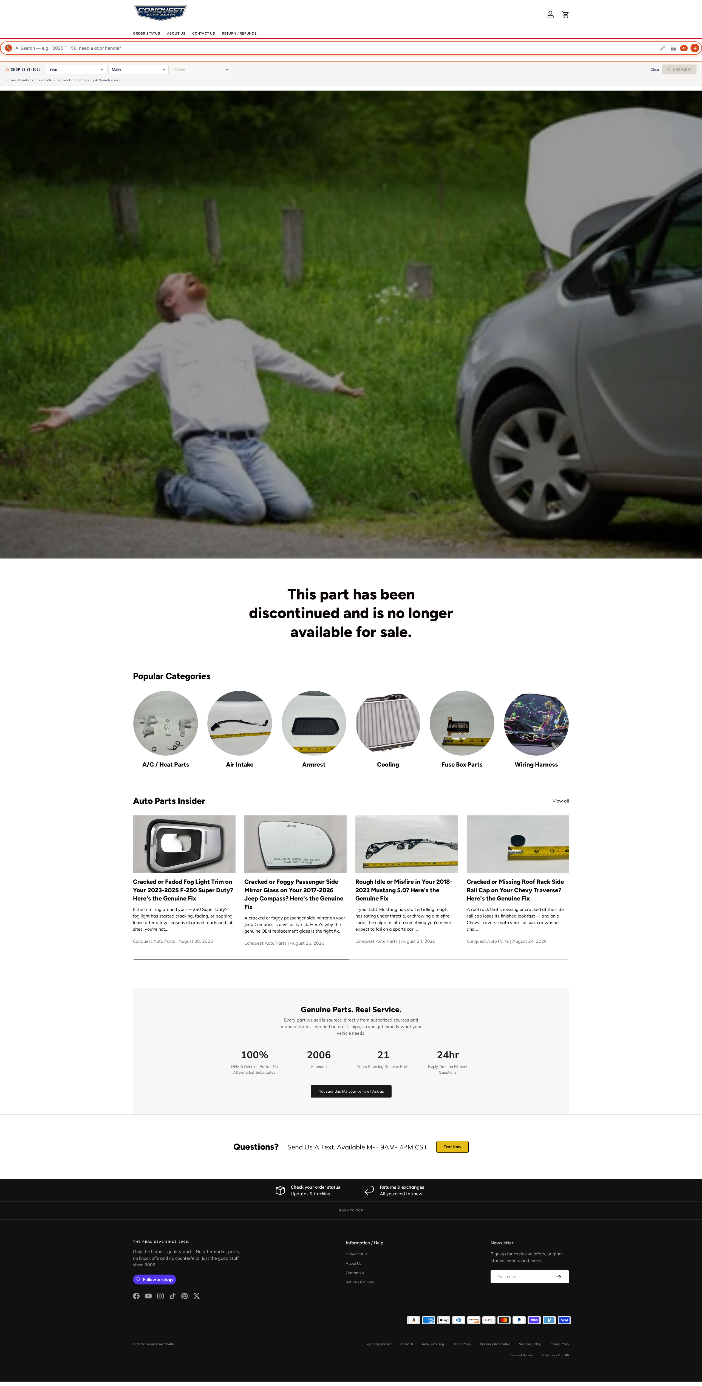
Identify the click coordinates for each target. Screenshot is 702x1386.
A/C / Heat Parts (165, 764)
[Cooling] (388, 723)
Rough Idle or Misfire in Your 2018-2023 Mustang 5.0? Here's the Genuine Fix (403, 890)
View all (561, 801)
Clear (655, 70)
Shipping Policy (530, 1344)
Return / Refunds (239, 33)
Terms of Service (521, 1355)
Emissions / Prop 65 (555, 1355)
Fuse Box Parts (462, 764)
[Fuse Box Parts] (462, 723)
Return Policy (462, 1344)
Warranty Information (495, 1344)
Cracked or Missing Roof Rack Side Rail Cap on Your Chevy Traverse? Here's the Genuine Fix (515, 890)
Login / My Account (379, 1344)
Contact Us (203, 33)
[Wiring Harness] (536, 723)
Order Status (146, 33)
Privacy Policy (559, 1344)
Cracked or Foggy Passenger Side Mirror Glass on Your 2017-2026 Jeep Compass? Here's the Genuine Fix (293, 894)
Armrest (313, 764)
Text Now (452, 1146)
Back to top (351, 1210)
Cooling (388, 764)
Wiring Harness (536, 764)
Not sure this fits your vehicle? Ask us (351, 1091)
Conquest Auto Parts (159, 1344)
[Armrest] (314, 723)
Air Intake (239, 764)
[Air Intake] (239, 723)
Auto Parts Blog (433, 1344)
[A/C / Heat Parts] (165, 723)
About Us (176, 33)
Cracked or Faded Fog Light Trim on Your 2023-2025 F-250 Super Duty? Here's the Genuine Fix (183, 890)
